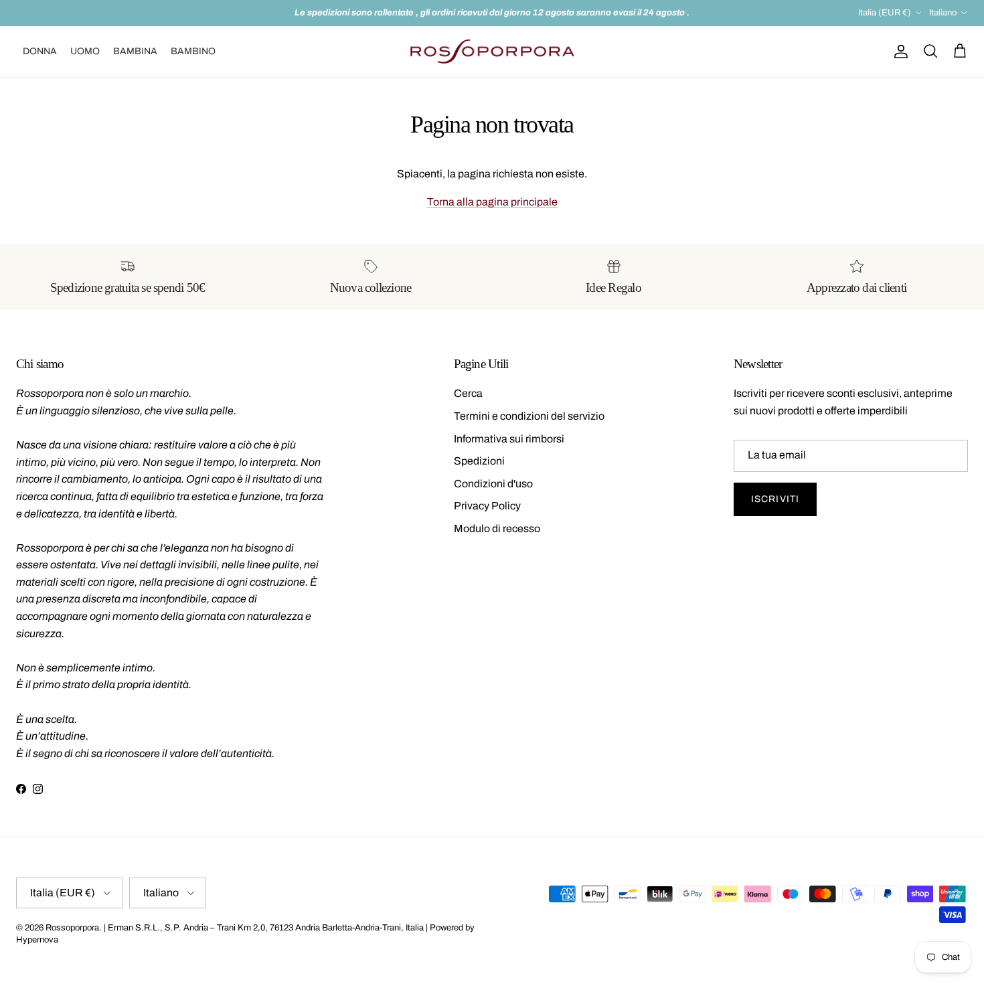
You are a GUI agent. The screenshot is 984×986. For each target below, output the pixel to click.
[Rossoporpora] (492, 51)
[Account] (898, 52)
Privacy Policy (487, 505)
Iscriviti (775, 499)
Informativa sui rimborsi (509, 438)
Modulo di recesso (497, 528)
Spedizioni (479, 461)
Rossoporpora (72, 927)
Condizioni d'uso (493, 483)
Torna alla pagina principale (492, 202)
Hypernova (37, 939)
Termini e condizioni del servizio (529, 416)
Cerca (468, 393)
